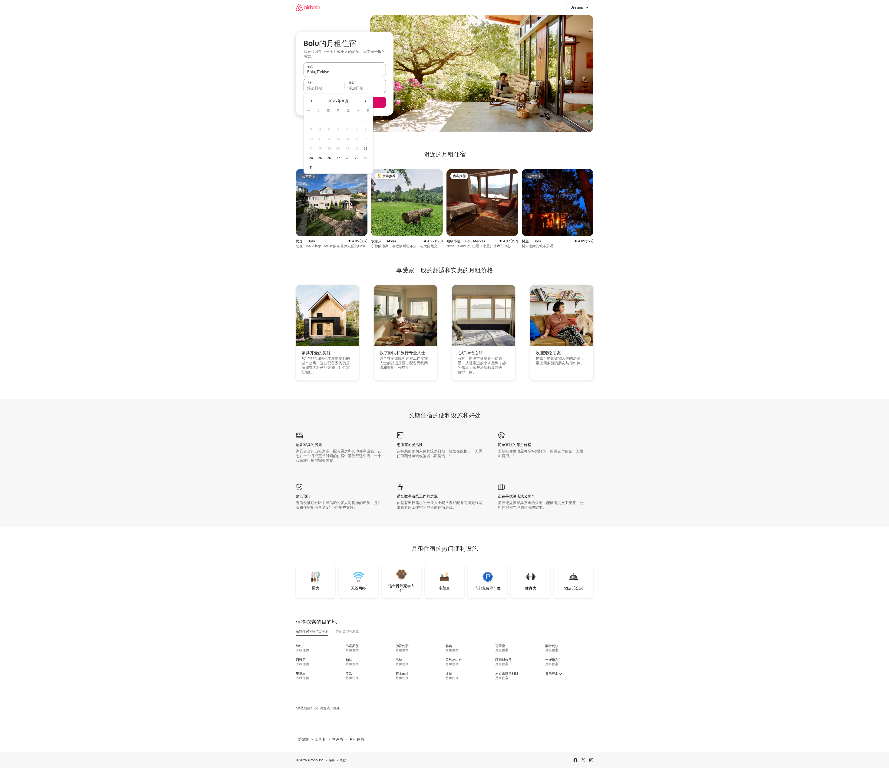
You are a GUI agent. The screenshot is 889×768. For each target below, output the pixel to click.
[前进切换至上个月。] (311, 101)
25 (320, 158)
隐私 (332, 760)
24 (311, 158)
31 (311, 167)
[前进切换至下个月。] (365, 101)
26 (329, 158)
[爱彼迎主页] (308, 7)
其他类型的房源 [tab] (347, 631)
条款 (343, 760)
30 (365, 158)
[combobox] (344, 72)
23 (365, 148)
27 (338, 158)
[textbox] (324, 88)
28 (347, 158)
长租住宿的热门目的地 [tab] (312, 631)
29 (356, 158)
